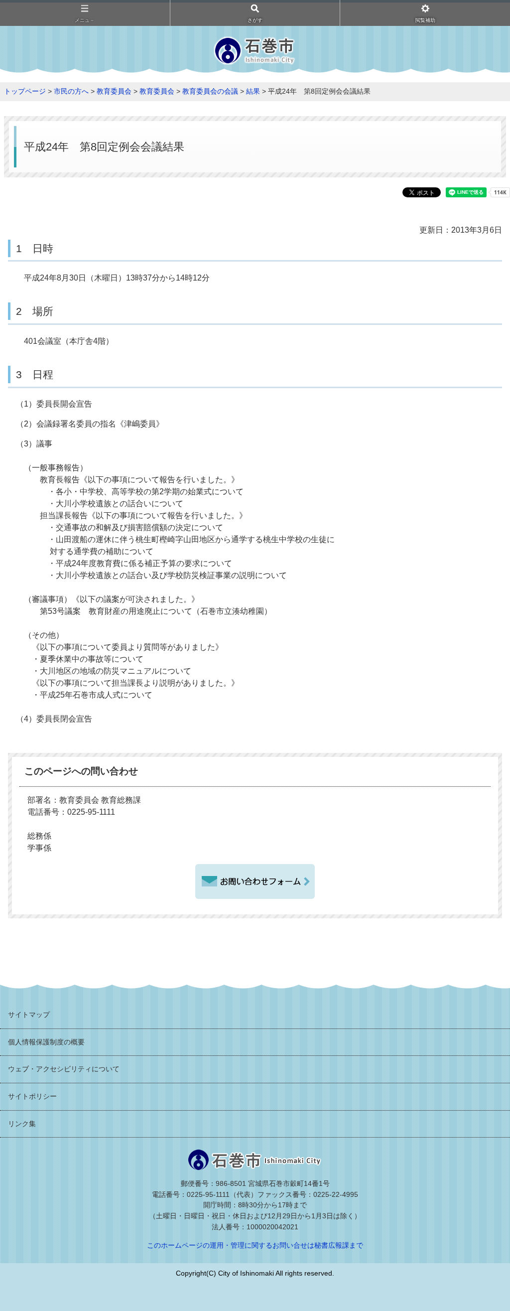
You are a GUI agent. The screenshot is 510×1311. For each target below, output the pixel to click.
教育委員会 (114, 91)
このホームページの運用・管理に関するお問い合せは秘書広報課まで (255, 1245)
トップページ (25, 91)
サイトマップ (29, 1015)
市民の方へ (71, 91)
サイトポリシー (32, 1096)
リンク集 (22, 1124)
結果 (253, 91)
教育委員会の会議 (210, 91)
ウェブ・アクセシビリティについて (64, 1069)
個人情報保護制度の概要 (46, 1042)
